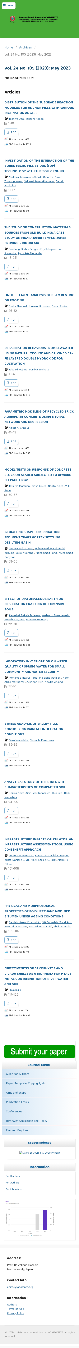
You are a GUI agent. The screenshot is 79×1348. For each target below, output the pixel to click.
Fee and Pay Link (17, 1130)
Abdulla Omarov (43, 177)
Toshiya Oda (17, 119)
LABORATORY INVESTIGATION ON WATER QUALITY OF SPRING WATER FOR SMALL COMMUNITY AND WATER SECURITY (35, 666)
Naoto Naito (56, 486)
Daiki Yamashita (19, 740)
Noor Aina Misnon (15, 926)
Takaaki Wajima (18, 369)
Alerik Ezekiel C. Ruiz (43, 860)
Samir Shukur (60, 306)
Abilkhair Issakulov (20, 177)
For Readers (13, 1176)
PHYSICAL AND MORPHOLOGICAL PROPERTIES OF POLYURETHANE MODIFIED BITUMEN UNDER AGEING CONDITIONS (37, 911)
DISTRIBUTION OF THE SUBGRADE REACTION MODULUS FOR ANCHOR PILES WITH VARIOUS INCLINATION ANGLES (39, 108)
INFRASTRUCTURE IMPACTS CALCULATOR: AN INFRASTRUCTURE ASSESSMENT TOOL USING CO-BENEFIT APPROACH (38, 844)
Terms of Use (15, 1309)
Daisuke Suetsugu (37, 619)
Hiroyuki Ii (15, 990)
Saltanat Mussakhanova (39, 181)
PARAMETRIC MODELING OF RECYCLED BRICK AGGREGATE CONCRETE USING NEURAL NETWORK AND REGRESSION (39, 417)
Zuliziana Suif (35, 682)
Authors (12, 1304)
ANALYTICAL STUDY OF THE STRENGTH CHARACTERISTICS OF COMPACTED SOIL (35, 784)
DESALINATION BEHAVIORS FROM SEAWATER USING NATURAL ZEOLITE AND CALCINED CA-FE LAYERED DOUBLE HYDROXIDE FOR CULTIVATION (38, 356)
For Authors (12, 1183)
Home (8, 48)
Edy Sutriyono (49, 249)
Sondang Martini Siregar (24, 249)
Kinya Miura (39, 486)
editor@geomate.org (20, 1287)
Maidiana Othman (50, 678)
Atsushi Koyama (14, 619)
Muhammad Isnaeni (21, 548)
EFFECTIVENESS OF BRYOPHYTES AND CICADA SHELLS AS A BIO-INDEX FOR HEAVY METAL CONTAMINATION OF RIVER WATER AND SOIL (38, 976)
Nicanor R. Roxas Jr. (21, 855)
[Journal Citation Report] (30, 1236)
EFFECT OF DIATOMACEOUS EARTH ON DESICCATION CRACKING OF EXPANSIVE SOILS (34, 604)
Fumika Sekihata (39, 369)
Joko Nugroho (25, 553)
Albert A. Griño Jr (19, 428)
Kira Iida (57, 793)
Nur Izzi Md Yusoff (40, 926)
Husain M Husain (40, 306)
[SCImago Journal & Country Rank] (39, 1153)
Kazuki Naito (17, 793)
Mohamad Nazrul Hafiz (23, 678)
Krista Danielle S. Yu (17, 860)
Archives (25, 48)
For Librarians (14, 1189)
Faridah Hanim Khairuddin (25, 922)
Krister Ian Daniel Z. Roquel (52, 855)
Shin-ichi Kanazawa (42, 740)
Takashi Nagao (35, 119)
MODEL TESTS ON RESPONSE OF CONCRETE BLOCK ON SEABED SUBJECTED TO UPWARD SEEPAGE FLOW (38, 475)
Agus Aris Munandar (30, 253)
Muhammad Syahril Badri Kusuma (34, 550)
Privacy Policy (15, 1313)
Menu (10, 5)
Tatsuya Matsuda (19, 486)
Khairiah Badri (62, 926)
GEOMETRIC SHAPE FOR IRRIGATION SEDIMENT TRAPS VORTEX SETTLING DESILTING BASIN (32, 537)
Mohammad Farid (46, 553)
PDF (13, 132)
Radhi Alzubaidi (18, 306)
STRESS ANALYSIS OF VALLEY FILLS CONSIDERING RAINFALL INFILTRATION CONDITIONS (33, 729)
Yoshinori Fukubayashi (56, 615)
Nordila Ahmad (54, 682)
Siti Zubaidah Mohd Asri (57, 922)
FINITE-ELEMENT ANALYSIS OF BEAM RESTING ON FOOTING (39, 298)
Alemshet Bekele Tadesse (25, 615)
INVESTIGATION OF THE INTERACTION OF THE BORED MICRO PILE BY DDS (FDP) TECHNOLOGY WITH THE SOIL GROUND (39, 166)
